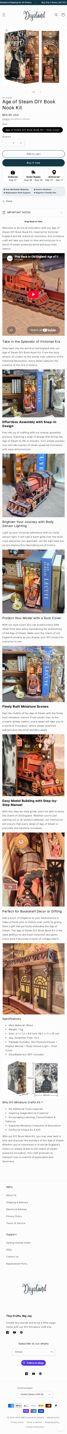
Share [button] (9, 201)
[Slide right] (40, 91)
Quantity (6, 136)
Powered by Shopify (35, 1417)
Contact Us (12, 1256)
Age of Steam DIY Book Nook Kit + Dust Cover (33, 129)
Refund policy (53, 1417)
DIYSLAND (20, 1417)
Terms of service (34, 1422)
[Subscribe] (51, 1351)
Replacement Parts (16, 1263)
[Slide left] (26, 91)
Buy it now (33, 162)
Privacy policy (17, 1422)
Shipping (6, 119)
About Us (11, 1195)
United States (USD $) (32, 1394)
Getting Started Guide (18, 1242)
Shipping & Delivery (17, 1202)
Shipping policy (52, 1422)
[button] (3, 14)
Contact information (35, 1427)
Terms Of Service (15, 1223)
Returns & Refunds (16, 1209)
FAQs (9, 1249)
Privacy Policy (14, 1216)
